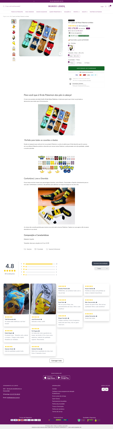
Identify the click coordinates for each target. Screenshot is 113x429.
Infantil (75, 12)
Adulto (84, 12)
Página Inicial (6, 16)
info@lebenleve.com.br (13, 397)
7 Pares (71, 63)
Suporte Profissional (54, 249)
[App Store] (50, 379)
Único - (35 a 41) (74, 56)
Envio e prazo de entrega (59, 396)
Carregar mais (56, 361)
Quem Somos (56, 399)
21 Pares (86, 63)
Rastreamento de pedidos (59, 401)
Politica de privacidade (58, 404)
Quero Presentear (55, 12)
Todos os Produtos (17, 12)
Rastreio (29, 249)
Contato (54, 389)
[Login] (105, 6)
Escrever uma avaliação (101, 263)
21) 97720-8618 (15, 394)
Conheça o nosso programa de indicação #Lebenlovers (63, 392)
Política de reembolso (58, 409)
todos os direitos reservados (85, 80)
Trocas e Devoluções (58, 406)
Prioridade (40, 249)
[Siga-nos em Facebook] (103, 389)
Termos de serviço (57, 411)
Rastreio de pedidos (96, 12)
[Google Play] (63, 379)
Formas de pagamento (76, 33)
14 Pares (79, 63)
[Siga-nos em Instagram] (106, 389)
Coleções (67, 12)
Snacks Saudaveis (41, 12)
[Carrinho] (109, 6)
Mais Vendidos (29, 12)
